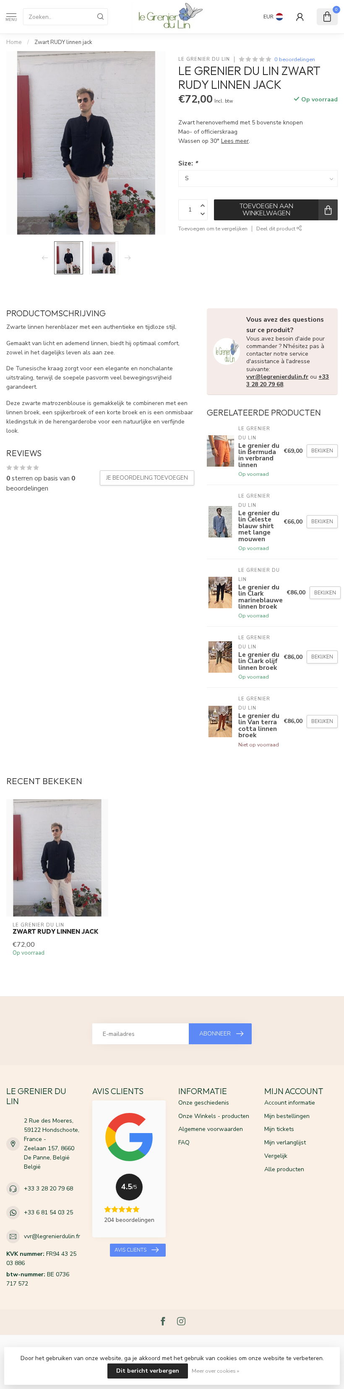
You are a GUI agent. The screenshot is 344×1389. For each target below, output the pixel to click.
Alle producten (284, 1169)
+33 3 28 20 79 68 (48, 1189)
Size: (188, 163)
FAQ (184, 1142)
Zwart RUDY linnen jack (63, 42)
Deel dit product (276, 228)
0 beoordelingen (294, 59)
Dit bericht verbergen (147, 1371)
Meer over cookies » (215, 1370)
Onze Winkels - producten (213, 1116)
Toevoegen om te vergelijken (213, 228)
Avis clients (130, 1250)
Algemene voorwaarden (210, 1129)
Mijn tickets (279, 1129)
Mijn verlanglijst (285, 1142)
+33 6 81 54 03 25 (48, 1212)
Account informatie (289, 1103)
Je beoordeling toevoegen (147, 478)
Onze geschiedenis (203, 1103)
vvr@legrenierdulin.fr (277, 377)
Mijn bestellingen (287, 1116)
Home (14, 42)
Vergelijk (275, 1156)
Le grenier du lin (204, 59)
